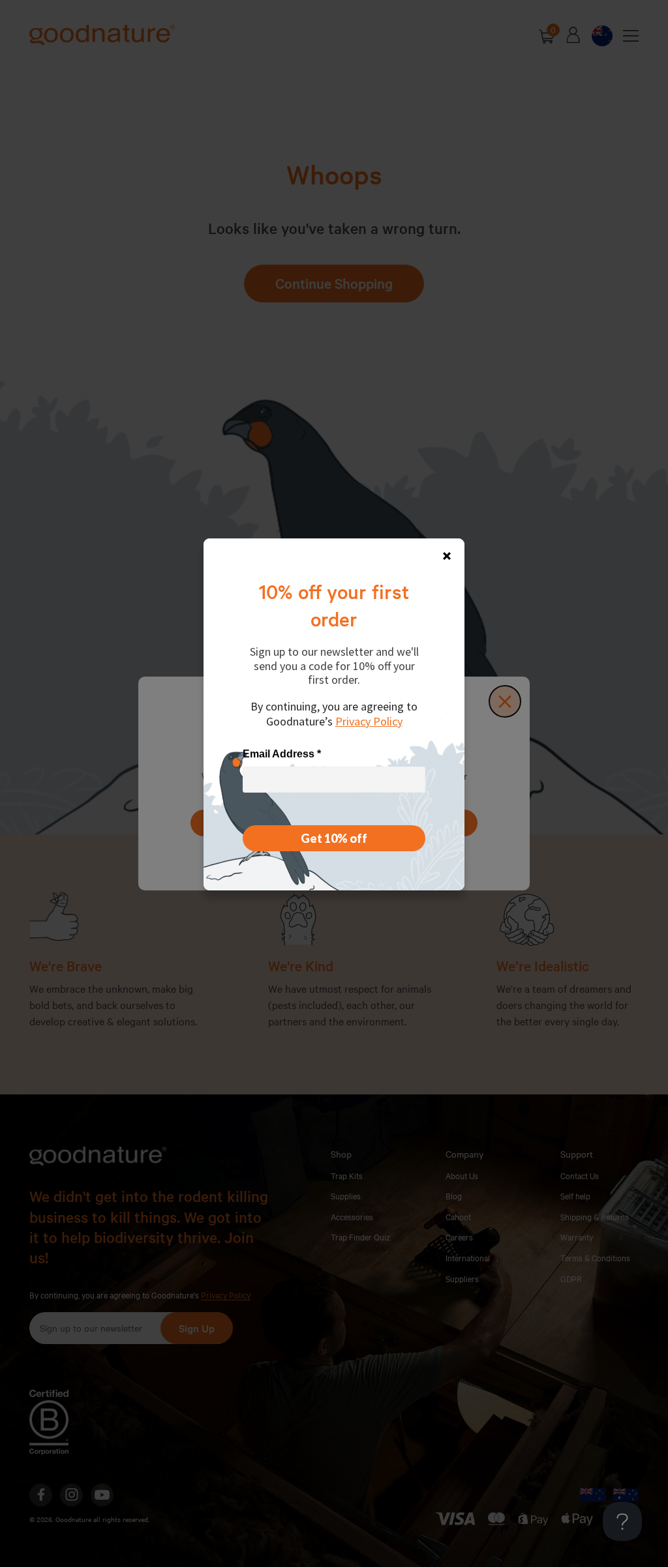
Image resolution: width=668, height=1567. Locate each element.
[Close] (447, 556)
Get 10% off (334, 838)
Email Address (282, 753)
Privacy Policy (368, 721)
